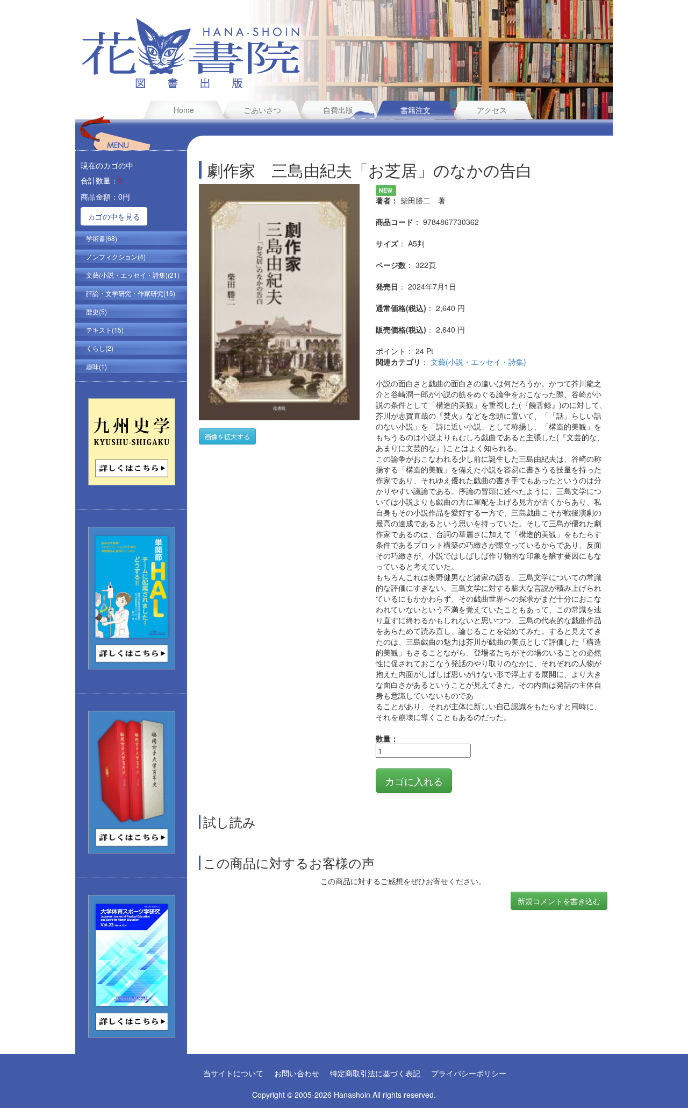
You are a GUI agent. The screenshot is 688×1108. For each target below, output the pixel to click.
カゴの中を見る (114, 216)
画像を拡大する (227, 436)
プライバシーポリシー (468, 1073)
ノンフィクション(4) (116, 256)
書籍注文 (415, 109)
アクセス (492, 109)
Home (184, 109)
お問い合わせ (296, 1073)
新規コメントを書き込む (559, 900)
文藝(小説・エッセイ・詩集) (478, 361)
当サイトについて (233, 1073)
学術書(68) (101, 238)
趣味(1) (96, 366)
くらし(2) (99, 347)
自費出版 (338, 109)
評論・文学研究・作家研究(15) (130, 293)
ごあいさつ (262, 109)
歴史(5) (96, 311)
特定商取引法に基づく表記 (375, 1073)
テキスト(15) (105, 329)
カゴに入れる (414, 781)
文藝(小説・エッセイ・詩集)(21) (133, 274)
